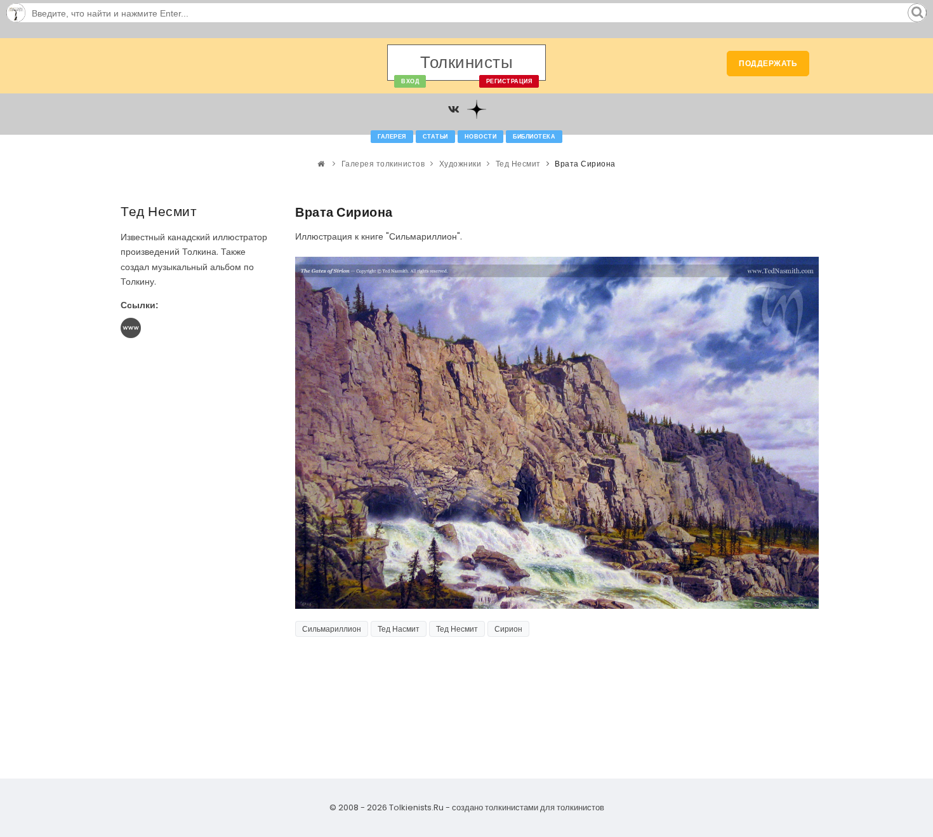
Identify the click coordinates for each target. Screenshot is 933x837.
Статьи (435, 136)
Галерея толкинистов (383, 163)
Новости (481, 136)
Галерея (392, 136)
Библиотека (534, 136)
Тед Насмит (399, 628)
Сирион (508, 628)
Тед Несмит (518, 163)
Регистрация (509, 81)
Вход (410, 81)
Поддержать (768, 63)
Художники (460, 163)
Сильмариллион (331, 628)
